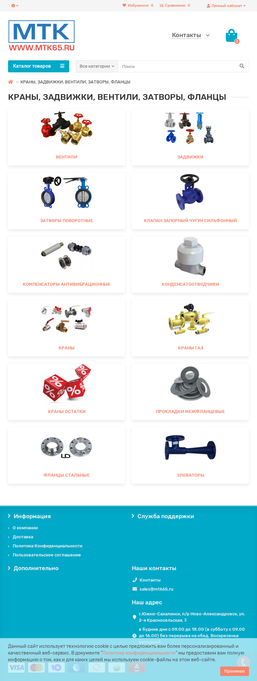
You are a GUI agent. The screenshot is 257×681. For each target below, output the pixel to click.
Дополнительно (36, 568)
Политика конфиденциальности (139, 653)
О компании (25, 527)
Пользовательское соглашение (47, 554)
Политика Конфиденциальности (47, 545)
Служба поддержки (166, 516)
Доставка (23, 536)
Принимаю (234, 671)
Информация (32, 516)
